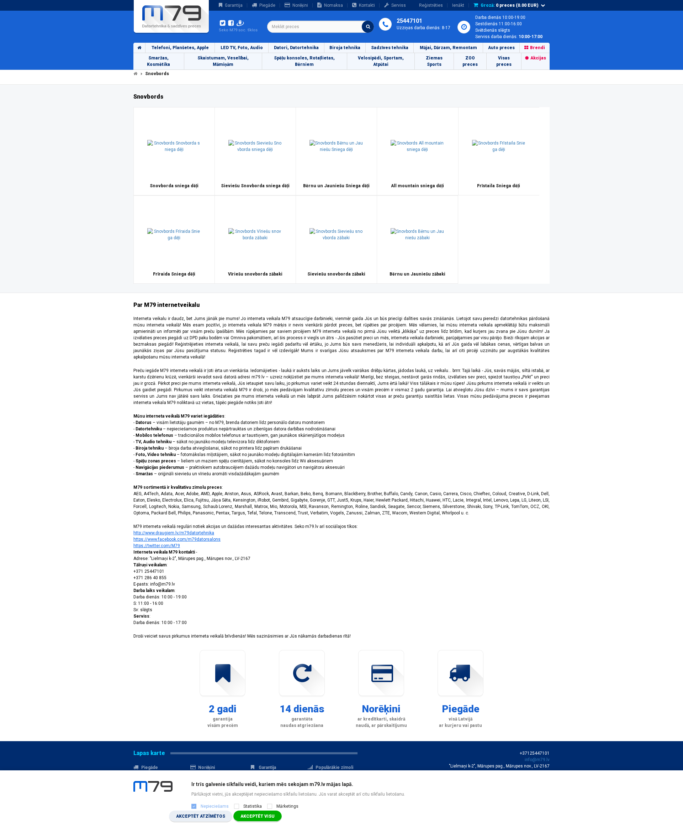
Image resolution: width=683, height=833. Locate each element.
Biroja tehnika (344, 47)
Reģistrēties (431, 5)
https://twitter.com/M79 (156, 545)
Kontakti (367, 5)
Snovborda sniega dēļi (174, 185)
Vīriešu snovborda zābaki (255, 274)
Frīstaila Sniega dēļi (498, 185)
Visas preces (504, 61)
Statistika (252, 806)
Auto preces (501, 47)
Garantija (234, 5)
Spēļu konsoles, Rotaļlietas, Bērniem (304, 61)
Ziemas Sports (434, 61)
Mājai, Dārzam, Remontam (448, 47)
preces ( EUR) (510, 5)
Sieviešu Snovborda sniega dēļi (255, 185)
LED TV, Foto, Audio (242, 47)
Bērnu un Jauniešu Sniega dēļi (336, 185)
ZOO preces (470, 61)
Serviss (398, 5)
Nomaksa (333, 5)
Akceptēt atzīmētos (200, 816)
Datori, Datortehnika (296, 47)
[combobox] (320, 27)
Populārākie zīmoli (334, 767)
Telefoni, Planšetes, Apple (180, 47)
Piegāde (267, 5)
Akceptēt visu (257, 816)
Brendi (537, 47)
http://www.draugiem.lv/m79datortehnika (173, 532)
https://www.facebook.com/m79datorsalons (177, 539)
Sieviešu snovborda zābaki (336, 274)
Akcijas (538, 58)
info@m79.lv (537, 759)
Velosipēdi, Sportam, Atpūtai (381, 61)
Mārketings (287, 806)
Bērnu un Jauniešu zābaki (417, 274)
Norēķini (300, 5)
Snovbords (157, 73)
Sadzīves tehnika (389, 47)
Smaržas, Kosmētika (158, 61)
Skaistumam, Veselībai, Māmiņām (223, 61)
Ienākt (458, 5)
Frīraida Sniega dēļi (174, 274)
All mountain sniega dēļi (417, 185)
